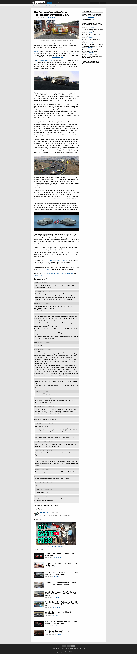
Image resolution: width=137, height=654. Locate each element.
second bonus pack (57, 57)
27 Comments (51, 17)
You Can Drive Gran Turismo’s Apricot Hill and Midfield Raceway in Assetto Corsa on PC (61, 603)
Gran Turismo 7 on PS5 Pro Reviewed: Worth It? (92, 40)
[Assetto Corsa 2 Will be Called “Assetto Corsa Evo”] (39, 556)
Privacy (84, 648)
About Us (58, 648)
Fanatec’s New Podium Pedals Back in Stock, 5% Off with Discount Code (92, 15)
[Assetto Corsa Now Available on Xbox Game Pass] (39, 614)
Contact (53, 648)
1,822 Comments (91, 52)
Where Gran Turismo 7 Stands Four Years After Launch (92, 35)
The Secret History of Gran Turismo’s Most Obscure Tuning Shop (92, 30)
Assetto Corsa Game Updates (64, 273)
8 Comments (56, 615)
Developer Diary (38, 275)
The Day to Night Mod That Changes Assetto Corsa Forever (59, 632)
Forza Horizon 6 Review (88, 19)
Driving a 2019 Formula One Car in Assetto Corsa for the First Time (61, 622)
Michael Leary (44, 512)
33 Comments (90, 32)
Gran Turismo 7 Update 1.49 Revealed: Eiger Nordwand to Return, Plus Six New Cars (92, 56)
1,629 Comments (91, 58)
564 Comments (90, 47)
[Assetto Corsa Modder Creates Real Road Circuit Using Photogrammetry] (39, 585)
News (49, 2)
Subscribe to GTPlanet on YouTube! (56, 546)
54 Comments (56, 607)
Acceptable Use (77, 648)
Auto (73, 645)
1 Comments (57, 625)
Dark (69, 645)
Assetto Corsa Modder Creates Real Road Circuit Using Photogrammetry (61, 583)
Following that (74, 53)
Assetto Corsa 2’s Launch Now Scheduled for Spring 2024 (61, 564)
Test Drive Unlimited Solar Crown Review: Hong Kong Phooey (91, 50)
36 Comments (90, 21)
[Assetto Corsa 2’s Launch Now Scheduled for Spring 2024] (39, 565)
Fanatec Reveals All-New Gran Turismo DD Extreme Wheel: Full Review (91, 62)
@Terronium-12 (54, 512)
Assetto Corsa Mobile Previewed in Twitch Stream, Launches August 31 (61, 574)
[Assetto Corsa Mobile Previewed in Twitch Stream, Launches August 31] (39, 575)
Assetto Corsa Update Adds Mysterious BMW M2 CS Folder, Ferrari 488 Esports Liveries (60, 593)
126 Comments (90, 42)
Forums (54, 2)
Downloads (60, 2)
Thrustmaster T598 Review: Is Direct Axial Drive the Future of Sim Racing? (92, 45)
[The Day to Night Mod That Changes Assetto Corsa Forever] (39, 633)
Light (64, 645)
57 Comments (90, 37)
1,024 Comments (57, 557)
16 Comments (56, 586)
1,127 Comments (91, 17)
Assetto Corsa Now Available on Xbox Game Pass (59, 613)
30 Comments (58, 634)
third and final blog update (44, 60)
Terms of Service (69, 648)
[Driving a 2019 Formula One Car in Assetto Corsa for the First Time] (39, 624)
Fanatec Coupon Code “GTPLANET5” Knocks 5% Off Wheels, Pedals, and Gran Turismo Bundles (92, 25)
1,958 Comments (91, 65)
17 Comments (56, 576)
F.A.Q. (63, 648)
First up (36, 51)
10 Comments (56, 597)
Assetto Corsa (46, 269)
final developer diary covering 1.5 (59, 260)
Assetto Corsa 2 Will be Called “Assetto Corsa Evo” (60, 554)
